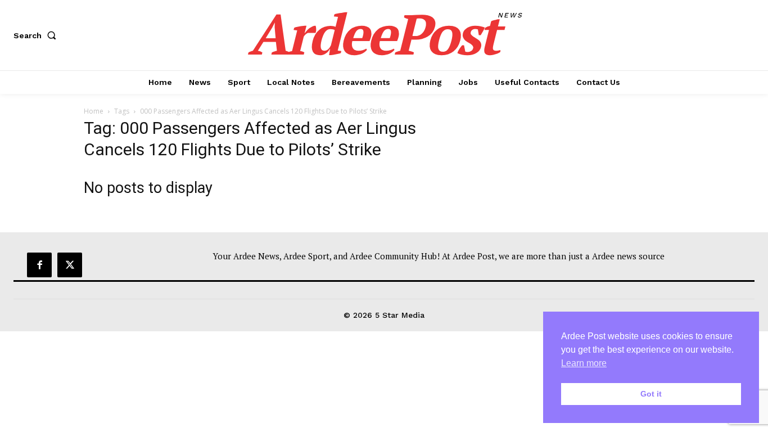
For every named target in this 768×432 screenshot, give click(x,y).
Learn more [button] (584, 363)
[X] (69, 265)
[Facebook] (39, 265)
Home (93, 111)
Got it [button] (651, 393)
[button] (37, 35)
